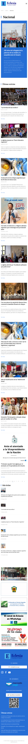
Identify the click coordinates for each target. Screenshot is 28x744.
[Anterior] (3, 481)
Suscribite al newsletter (15, 695)
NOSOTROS (15, 663)
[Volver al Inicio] (9, 3)
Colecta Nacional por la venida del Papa (10, 724)
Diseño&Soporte (14, 742)
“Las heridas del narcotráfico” (9, 107)
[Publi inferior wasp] (14, 619)
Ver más (3, 118)
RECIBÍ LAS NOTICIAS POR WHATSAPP (14, 690)
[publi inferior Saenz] (14, 574)
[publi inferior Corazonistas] (14, 589)
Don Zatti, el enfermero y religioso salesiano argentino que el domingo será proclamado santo (14, 227)
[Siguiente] (24, 481)
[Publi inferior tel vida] (14, 637)
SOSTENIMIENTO (15, 679)
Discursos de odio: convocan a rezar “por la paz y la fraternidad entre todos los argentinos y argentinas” (13, 343)
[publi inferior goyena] (14, 604)
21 (22, 481)
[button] (26, 3)
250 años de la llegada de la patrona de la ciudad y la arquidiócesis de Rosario (13, 52)
